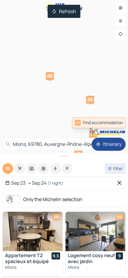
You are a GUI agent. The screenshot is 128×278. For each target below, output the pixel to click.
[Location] (120, 34)
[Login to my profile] (120, 7)
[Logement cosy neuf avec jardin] (95, 231)
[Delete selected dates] (120, 182)
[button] (90, 100)
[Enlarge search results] (64, 156)
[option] (7, 168)
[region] (33, 231)
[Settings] (120, 21)
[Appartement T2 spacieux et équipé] (33, 231)
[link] (99, 122)
